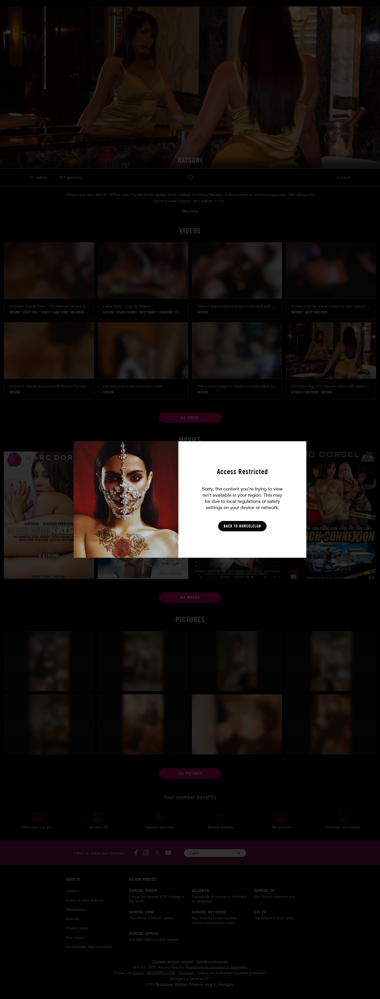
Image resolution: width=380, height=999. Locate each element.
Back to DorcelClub (242, 526)
